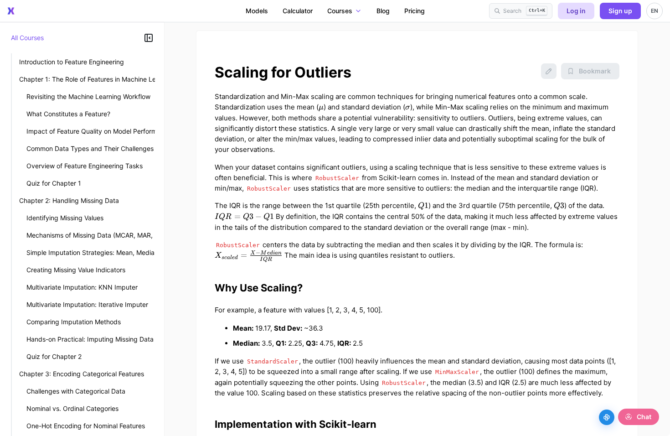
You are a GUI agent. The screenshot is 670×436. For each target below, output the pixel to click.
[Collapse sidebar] (148, 37)
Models (257, 11)
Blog (383, 11)
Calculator (298, 11)
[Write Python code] (606, 417)
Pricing (414, 11)
